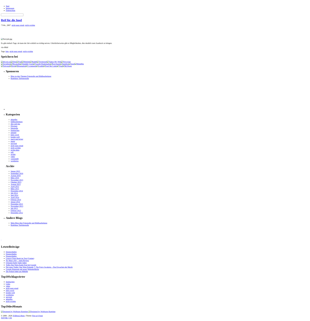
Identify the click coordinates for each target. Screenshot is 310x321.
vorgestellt (15, 159)
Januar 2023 (15, 171)
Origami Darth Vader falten (16, 263)
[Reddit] (33, 62)
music (13, 141)
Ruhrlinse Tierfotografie (20, 78)
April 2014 (15, 197)
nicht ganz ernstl (18, 25)
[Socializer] (5, 64)
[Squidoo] (64, 64)
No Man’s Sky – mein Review (17, 261)
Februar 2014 (16, 200)
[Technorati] (42, 62)
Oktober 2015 (16, 182)
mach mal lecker (17, 139)
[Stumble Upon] (26, 64)
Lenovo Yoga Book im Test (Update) (20, 258)
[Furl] (19, 62)
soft (12, 152)
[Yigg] (59, 66)
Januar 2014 (15, 202)
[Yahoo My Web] (54, 62)
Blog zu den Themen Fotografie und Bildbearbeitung (31, 76)
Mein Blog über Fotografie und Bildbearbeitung (29, 223)
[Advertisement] (29, 32)
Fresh (41, 316)
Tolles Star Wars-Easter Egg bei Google (21, 265)
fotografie (14, 128)
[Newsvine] (66, 62)
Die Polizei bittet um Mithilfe (17, 271)
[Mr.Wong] (67, 66)
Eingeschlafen (11, 252)
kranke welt (15, 137)
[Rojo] (12, 66)
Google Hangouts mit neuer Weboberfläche (22, 269)
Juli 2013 (14, 208)
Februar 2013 (16, 211)
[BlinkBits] (79, 64)
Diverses (14, 126)
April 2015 (15, 187)
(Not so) (35, 316)
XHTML (4, 318)
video (13, 157)
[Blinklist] (26, 62)
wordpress (15, 161)
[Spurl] (72, 64)
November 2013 (17, 206)
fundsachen (15, 130)
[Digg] (13, 62)
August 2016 (16, 176)
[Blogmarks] (20, 66)
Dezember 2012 (17, 213)
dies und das (15, 124)
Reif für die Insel (11, 20)
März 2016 (15, 178)
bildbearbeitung (17, 122)
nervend (14, 144)
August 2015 (16, 184)
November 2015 (17, 180)
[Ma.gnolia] (15, 64)
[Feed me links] (50, 66)
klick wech (15, 135)
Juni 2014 (14, 195)
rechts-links (15, 150)
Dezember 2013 (17, 204)
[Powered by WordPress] (14, 312)
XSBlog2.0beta (19, 316)
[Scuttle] (39, 66)
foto (7, 51)
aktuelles (14, 120)
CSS (10, 318)
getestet (13, 133)
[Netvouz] (5, 66)
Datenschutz (10, 10)
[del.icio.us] (6, 62)
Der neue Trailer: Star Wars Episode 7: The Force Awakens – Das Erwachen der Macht (39, 267)
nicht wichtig (30, 25)
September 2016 (17, 173)
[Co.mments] (30, 66)
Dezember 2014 (17, 191)
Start (7, 6)
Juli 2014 (14, 193)
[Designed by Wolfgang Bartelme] (41, 312)
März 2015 (15, 189)
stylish (13, 154)
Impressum (10, 8)
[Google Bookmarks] (41, 64)
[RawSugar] (55, 64)
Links (8, 284)
